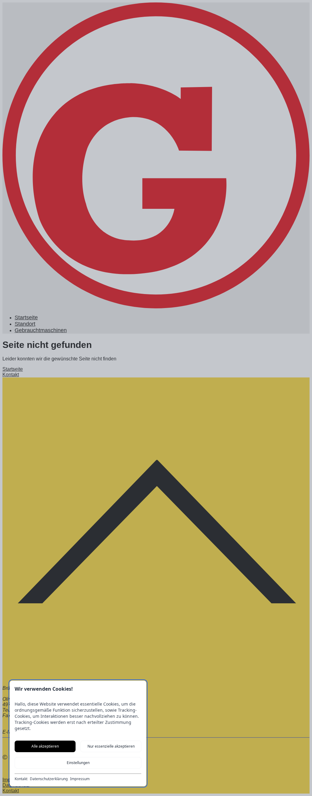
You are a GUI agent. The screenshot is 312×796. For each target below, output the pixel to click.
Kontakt (21, 779)
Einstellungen (78, 762)
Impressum (80, 779)
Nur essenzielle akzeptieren (111, 746)
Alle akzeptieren (45, 746)
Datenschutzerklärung (49, 779)
